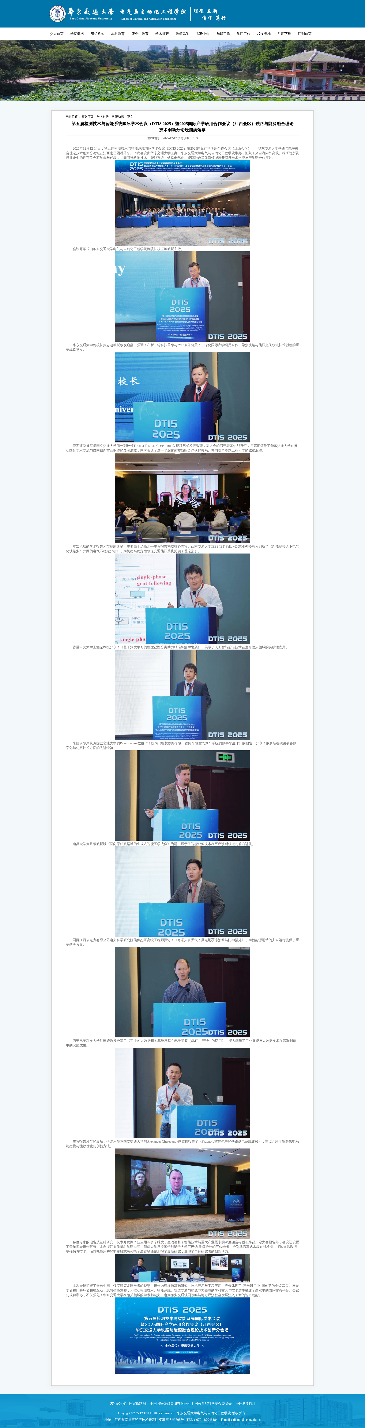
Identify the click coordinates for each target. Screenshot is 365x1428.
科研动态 (118, 116)
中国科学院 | (244, 1403)
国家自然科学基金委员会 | (213, 1403)
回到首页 (87, 116)
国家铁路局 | (137, 1403)
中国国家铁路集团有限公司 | (170, 1403)
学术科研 (103, 116)
